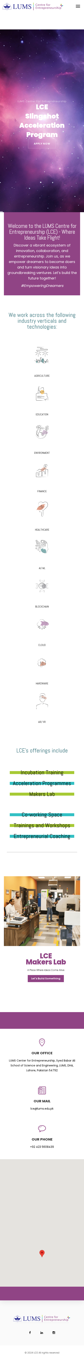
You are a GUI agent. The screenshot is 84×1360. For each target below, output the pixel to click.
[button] (42, 1253)
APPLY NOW (42, 144)
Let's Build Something (45, 978)
